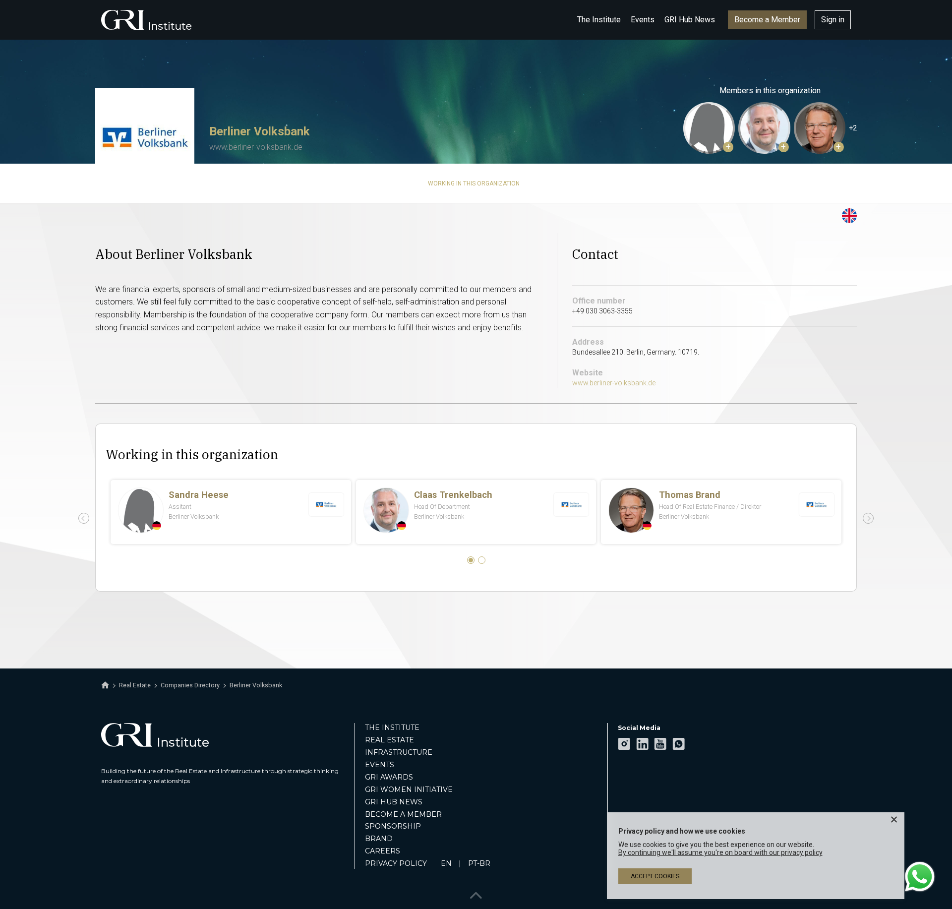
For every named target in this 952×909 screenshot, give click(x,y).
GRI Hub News (689, 19)
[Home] (105, 685)
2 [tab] (481, 560)
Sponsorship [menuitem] (393, 826)
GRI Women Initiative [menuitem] (409, 789)
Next (868, 518)
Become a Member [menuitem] (403, 814)
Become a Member (767, 19)
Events (642, 19)
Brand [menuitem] (379, 838)
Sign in (832, 19)
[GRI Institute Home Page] (146, 20)
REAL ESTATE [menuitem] (389, 739)
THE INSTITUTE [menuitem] (392, 727)
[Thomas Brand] (819, 128)
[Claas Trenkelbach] (764, 128)
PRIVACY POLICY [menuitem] (396, 863)
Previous (83, 518)
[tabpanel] (476, 512)
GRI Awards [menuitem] (389, 777)
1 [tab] (471, 560)
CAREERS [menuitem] (382, 851)
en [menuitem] (446, 863)
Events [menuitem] (379, 764)
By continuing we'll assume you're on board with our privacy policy (720, 852)
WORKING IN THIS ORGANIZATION (474, 183)
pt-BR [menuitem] (479, 863)
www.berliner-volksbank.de (255, 147)
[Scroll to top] (476, 893)
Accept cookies (655, 876)
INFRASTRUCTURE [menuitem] (398, 752)
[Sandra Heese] (709, 128)
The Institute (599, 19)
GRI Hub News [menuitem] (393, 801)
